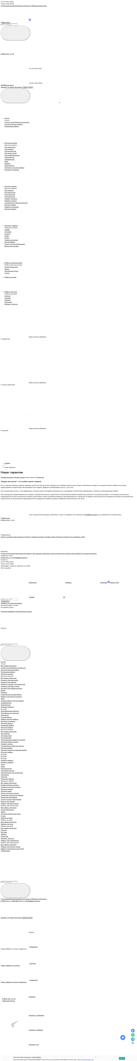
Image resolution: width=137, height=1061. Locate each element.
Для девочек (9, 149)
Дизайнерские (6, 703)
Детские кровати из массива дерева (13, 750)
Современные (9, 160)
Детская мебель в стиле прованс (12, 701)
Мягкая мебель (9, 242)
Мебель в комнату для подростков (13, 684)
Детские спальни (7, 723)
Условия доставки (7, 477)
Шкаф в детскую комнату (10, 785)
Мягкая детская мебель (9, 797)
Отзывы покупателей (8, 554)
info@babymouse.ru (7, 85)
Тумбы (6, 236)
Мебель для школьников (13, 263)
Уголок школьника (11, 267)
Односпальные (9, 195)
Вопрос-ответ (80, 537)
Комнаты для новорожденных (11, 688)
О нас (33, 554)
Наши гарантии (18, 537)
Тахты (3, 765)
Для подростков (10, 151)
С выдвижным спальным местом (15, 203)
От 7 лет (4, 709)
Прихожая (8, 302)
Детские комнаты (10, 143)
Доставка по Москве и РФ (24, 6)
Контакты (43, 6)
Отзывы (12, 6)
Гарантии (36, 6)
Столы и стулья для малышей (14, 244)
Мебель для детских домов (10, 847)
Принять (122, 1058)
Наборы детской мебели (9, 719)
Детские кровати (10, 186)
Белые (3, 691)
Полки (6, 238)
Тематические (9, 166)
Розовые (4, 693)
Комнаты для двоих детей (10, 686)
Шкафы (7, 230)
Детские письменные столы (11, 814)
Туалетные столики (11, 240)
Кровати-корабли (7, 762)
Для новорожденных (12, 155)
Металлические (6, 769)
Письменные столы (11, 271)
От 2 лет (4, 754)
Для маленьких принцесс (10, 713)
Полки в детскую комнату (10, 793)
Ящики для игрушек (11, 246)
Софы (3, 767)
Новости (67, 537)
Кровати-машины (7, 760)
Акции (6, 118)
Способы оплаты (19, 477)
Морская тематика (7, 707)
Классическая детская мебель (11, 695)
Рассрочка (40, 477)
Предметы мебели (11, 226)
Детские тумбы (6, 791)
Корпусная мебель (7, 725)
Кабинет (7, 300)
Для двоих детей (10, 153)
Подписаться (5, 601)
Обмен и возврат (7, 537)
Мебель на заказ (10, 277)
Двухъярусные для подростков (12, 773)
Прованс (7, 164)
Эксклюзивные (6, 717)
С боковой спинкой (7, 771)
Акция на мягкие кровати (13, 124)
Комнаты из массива (11, 170)
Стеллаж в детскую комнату (10, 787)
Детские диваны (10, 209)
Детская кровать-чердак (9, 742)
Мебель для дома (10, 292)
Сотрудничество (56, 554)
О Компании (5, 6)
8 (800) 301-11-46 (7, 54)
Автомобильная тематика (10, 711)
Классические (9, 157)
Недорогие (5, 715)
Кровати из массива (11, 207)
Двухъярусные (9, 197)
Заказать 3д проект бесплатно (11, 87)
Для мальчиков (9, 147)
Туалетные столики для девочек (12, 795)
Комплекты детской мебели (14, 168)
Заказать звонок (27, 87)
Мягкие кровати (10, 205)
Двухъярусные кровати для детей (13, 740)
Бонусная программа (23, 554)
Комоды (7, 234)
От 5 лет (4, 758)
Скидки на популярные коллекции (16, 122)
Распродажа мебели (11, 126)
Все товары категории (8, 666)
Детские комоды (7, 789)
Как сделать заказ (68, 554)
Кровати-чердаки (10, 199)
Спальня (7, 296)
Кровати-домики (10, 201)
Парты (6, 269)
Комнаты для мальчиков (9, 680)
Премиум (4, 777)
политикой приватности (87, 1059)
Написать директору (42, 554)
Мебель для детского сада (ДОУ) (12, 849)
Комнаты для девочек (8, 682)
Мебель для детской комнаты (11, 697)
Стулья (6, 273)
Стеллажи (7, 232)
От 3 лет (4, 756)
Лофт (6, 162)
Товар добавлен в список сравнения (13, 982)
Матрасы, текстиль (11, 304)
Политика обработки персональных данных (16, 612)
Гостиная (7, 298)
